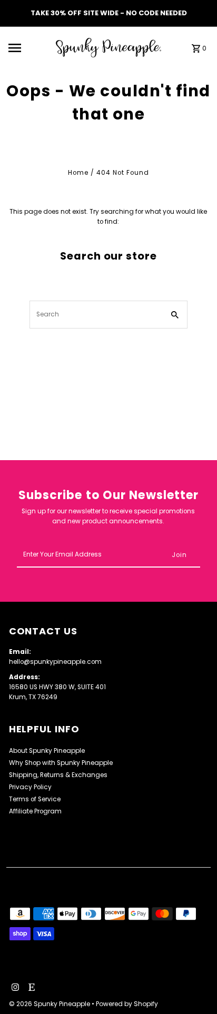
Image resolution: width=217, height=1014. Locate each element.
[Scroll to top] (194, 986)
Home (78, 172)
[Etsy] (30, 988)
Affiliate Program (35, 811)
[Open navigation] (29, 48)
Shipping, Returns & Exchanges (58, 775)
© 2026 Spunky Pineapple (50, 1003)
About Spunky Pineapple (47, 751)
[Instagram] (14, 988)
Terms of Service (35, 799)
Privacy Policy (30, 787)
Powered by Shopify (127, 1003)
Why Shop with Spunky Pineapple (61, 763)
